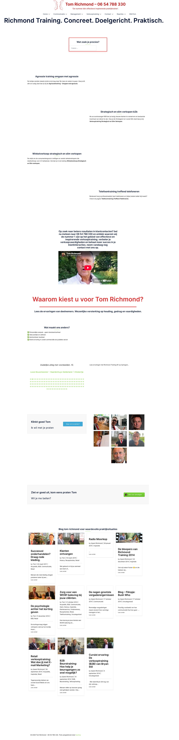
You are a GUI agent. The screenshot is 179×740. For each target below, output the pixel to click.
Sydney (78, 735)
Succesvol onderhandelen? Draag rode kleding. (40, 555)
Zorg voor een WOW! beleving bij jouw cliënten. (71, 595)
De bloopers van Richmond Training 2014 (128, 552)
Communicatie (59, 14)
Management (76, 14)
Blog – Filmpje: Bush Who (126, 594)
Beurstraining (64, 681)
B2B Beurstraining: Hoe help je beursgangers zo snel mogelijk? (70, 666)
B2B (39, 566)
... (46, 577)
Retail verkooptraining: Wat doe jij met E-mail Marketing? (41, 661)
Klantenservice (65, 609)
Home (45, 14)
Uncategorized (76, 614)
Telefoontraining (65, 614)
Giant (61, 607)
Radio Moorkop (98, 539)
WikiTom (132, 14)
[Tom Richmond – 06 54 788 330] (58, 6)
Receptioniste (70, 560)
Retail (32, 569)
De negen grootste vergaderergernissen (101, 594)
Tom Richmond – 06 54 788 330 (95, 4)
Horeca (62, 560)
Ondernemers (75, 609)
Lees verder (34, 580)
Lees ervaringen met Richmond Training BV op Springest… (109, 365)
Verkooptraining (92, 14)
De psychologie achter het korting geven (42, 609)
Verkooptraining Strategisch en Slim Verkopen (106, 121)
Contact (108, 14)
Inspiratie (97, 546)
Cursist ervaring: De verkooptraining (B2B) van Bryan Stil (99, 660)
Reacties (120, 14)
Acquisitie (34, 566)
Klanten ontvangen (66, 552)
